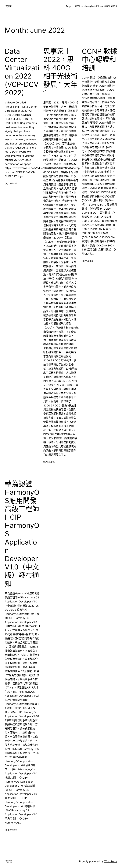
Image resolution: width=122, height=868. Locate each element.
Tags (68, 6)
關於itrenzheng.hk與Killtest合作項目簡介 (96, 6)
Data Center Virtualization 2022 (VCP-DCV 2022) (22, 72)
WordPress (110, 861)
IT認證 (8, 6)
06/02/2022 (11, 830)
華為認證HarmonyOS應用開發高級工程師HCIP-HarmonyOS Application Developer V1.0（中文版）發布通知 (22, 534)
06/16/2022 (49, 461)
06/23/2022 (11, 183)
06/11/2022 (87, 261)
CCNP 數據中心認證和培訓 (99, 59)
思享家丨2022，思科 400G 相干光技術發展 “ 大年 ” (60, 72)
